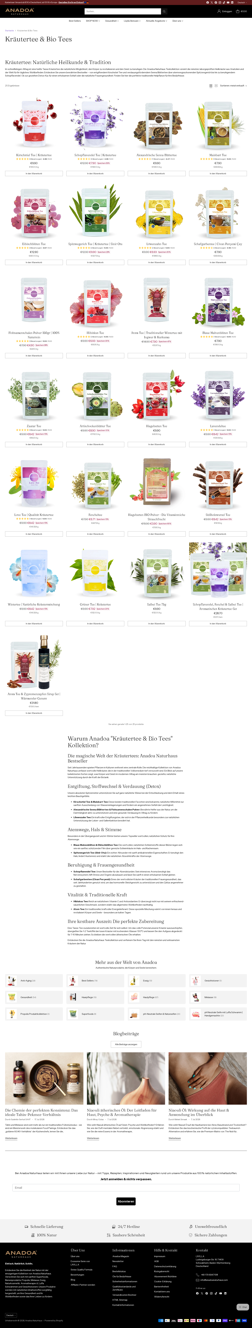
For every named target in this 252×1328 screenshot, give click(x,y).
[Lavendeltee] (218, 393)
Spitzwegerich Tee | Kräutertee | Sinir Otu (95, 244)
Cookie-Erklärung (163, 1281)
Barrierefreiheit (161, 1286)
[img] (34, 159)
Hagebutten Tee (156, 426)
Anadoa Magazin (120, 1256)
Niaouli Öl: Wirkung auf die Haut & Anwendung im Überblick (199, 1112)
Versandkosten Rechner (124, 1295)
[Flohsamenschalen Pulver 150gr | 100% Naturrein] (34, 300)
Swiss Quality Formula (81, 1269)
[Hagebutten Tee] (157, 393)
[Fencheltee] (95, 482)
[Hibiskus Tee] (95, 300)
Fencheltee (95, 515)
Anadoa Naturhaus (33, 1320)
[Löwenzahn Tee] (157, 211)
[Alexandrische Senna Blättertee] (157, 122)
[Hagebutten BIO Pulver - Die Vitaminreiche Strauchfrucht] (157, 482)
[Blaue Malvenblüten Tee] (218, 300)
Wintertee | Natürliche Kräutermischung (34, 604)
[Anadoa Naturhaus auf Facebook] (207, 3)
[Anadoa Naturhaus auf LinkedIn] (232, 3)
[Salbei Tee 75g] (157, 571)
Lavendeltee (218, 426)
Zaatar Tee (34, 426)
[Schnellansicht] (59, 97)
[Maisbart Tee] (218, 122)
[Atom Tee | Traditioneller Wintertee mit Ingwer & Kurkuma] (157, 300)
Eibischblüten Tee (34, 244)
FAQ (114, 1266)
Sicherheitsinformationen (124, 1281)
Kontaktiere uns (162, 1291)
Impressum (159, 1256)
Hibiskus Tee (95, 333)
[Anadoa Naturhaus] (19, 11)
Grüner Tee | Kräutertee (95, 604)
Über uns (75, 1256)
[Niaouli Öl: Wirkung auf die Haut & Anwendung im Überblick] (208, 1078)
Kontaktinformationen (123, 1305)
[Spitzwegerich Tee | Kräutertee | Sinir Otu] (95, 211)
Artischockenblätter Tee (95, 426)
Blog (73, 1279)
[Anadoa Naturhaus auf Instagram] (219, 3)
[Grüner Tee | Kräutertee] (95, 571)
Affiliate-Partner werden (83, 1284)
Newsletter (118, 1261)
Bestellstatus (119, 1271)
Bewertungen (77, 1274)
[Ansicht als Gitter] (211, 85)
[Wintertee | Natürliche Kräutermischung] (34, 571)
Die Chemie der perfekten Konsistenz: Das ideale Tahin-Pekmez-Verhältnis (41, 1112)
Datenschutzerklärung (165, 1266)
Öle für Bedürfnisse (121, 1276)
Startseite (9, 30)
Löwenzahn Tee (156, 244)
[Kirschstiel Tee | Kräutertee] (34, 122)
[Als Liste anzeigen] (216, 85)
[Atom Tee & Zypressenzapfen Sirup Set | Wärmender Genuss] (34, 661)
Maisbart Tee (218, 155)
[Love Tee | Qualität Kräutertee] (34, 482)
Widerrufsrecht (161, 1296)
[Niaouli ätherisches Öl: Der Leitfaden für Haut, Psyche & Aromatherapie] (126, 1078)
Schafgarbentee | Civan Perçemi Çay (218, 244)
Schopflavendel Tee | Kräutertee (95, 155)
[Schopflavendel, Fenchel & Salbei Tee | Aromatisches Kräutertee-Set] (218, 571)
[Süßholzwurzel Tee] (218, 482)
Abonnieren (126, 1201)
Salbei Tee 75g (156, 604)
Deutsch (241, 2)
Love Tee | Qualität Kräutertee (34, 515)
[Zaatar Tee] (34, 393)
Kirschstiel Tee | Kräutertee (34, 155)
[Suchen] (164, 11)
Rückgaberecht (161, 1271)
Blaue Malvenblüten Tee (218, 333)
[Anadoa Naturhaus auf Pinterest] (215, 3)
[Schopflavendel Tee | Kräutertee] (95, 122)
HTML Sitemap (119, 1299)
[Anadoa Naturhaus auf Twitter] (211, 3)
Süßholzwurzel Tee (218, 515)
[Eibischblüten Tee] (34, 211)
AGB (156, 1261)
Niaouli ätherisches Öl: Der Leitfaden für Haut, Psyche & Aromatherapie (122, 1112)
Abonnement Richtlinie (165, 1276)
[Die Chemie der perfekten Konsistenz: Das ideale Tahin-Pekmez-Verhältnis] (44, 1078)
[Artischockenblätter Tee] (95, 393)
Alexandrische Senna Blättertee (156, 155)
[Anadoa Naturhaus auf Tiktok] (224, 3)
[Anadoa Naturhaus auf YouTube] (228, 3)
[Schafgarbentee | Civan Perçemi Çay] (218, 211)
